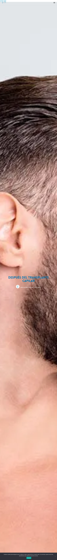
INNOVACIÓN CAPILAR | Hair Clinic (30, 287)
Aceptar (29, 557)
